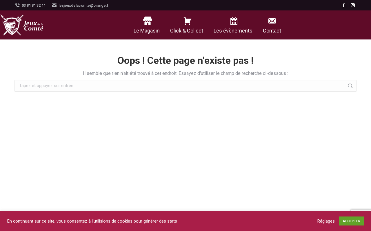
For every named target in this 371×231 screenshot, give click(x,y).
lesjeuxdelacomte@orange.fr (84, 5)
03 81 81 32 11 (34, 5)
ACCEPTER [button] (351, 221)
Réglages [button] (326, 221)
